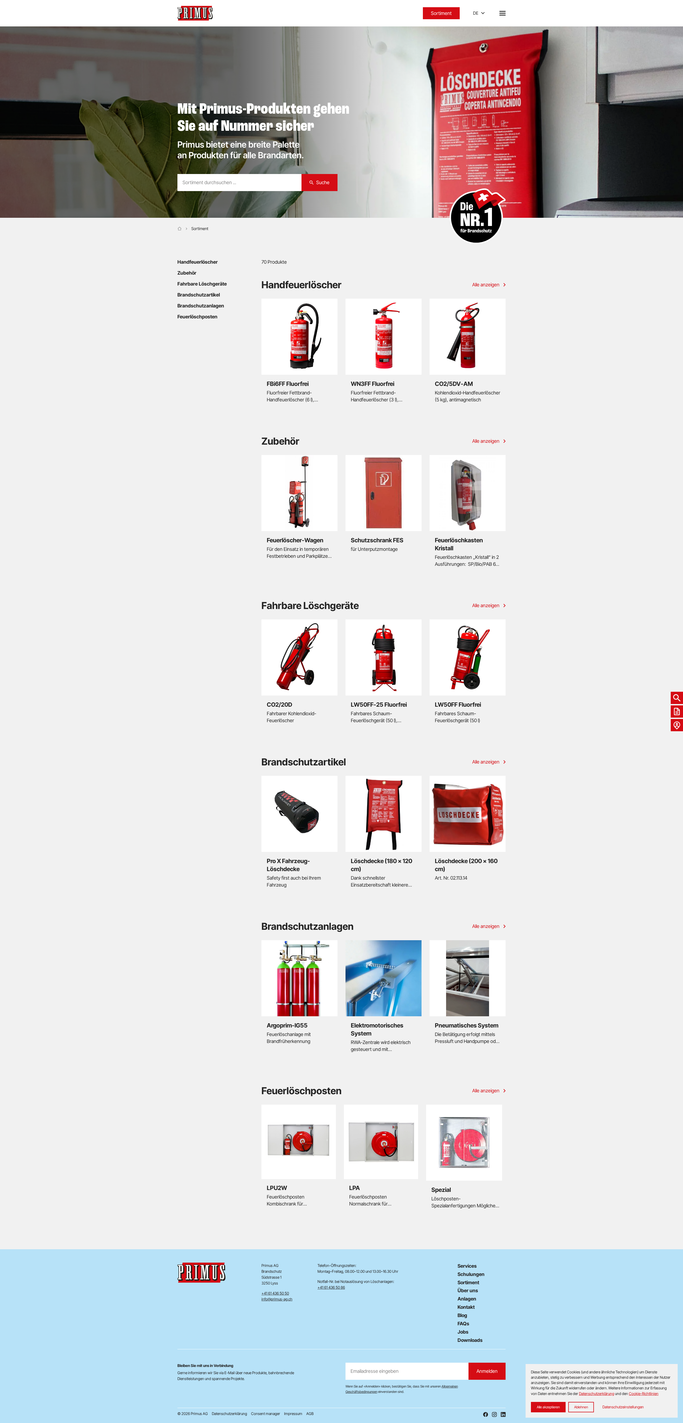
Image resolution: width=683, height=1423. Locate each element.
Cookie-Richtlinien (643, 1393)
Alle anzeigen (485, 284)
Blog (462, 1315)
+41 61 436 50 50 (275, 1293)
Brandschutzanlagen (200, 306)
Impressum (293, 1413)
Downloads (470, 1340)
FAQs (463, 1323)
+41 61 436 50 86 (331, 1287)
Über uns (468, 1290)
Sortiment (441, 13)
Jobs (463, 1332)
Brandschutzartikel (198, 295)
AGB (309, 1413)
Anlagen (467, 1299)
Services (467, 1266)
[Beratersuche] (677, 725)
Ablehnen (581, 1407)
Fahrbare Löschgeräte (202, 284)
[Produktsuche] (677, 698)
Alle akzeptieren (548, 1407)
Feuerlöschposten (197, 316)
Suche (322, 182)
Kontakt (466, 1307)
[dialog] (602, 1391)
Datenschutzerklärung (229, 1413)
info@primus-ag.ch (276, 1299)
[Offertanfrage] (677, 711)
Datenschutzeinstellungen (623, 1407)
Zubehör (186, 273)
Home (179, 229)
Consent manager (265, 1413)
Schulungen (471, 1274)
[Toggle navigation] (502, 13)
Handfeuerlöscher (197, 262)
